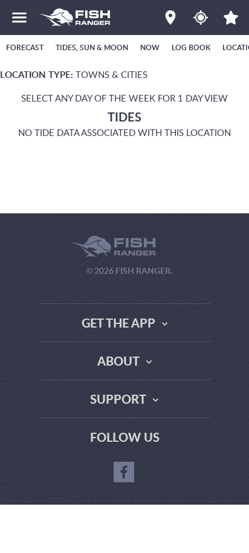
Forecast (25, 47)
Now (150, 47)
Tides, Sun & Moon (92, 47)
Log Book (191, 47)
